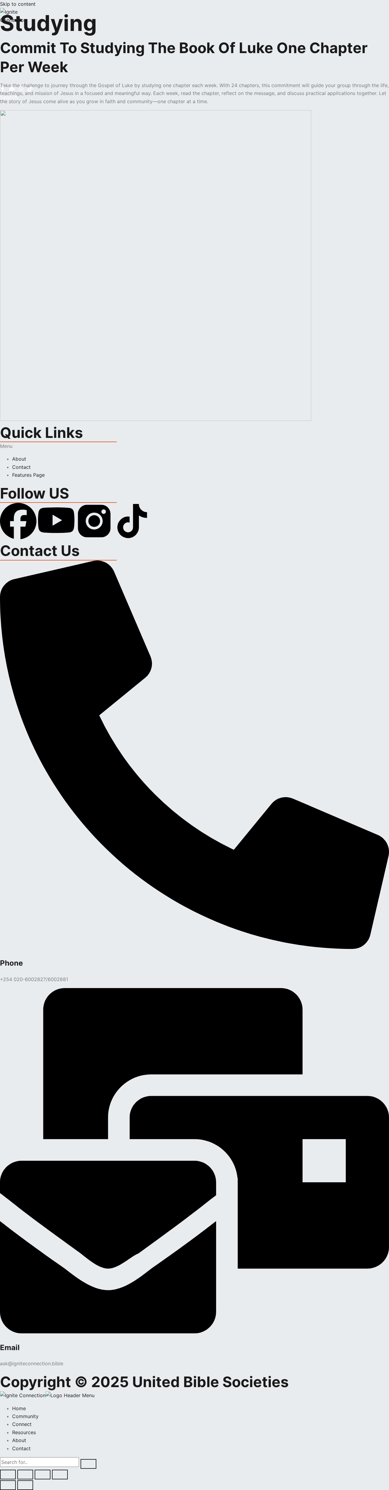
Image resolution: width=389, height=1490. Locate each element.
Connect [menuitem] (22, 1424)
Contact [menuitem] (21, 1448)
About (19, 459)
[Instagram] (21, 90)
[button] (194, 446)
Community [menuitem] (25, 1416)
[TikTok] (30, 90)
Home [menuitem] (19, 1408)
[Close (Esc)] (60, 1474)
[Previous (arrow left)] (8, 1485)
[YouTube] (12, 90)
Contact (21, 467)
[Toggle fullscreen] (25, 1474)
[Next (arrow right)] (25, 1485)
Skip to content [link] (18, 4)
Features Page (28, 475)
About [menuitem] (19, 1440)
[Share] (42, 1474)
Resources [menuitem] (24, 1432)
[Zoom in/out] (8, 1474)
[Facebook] (2, 90)
